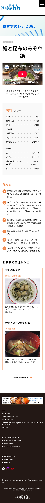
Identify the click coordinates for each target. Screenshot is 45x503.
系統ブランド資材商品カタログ (15, 480)
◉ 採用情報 (6, 462)
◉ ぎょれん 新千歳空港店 (11, 446)
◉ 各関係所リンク (8, 456)
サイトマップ (6, 413)
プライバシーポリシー (10, 416)
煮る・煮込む (8, 42)
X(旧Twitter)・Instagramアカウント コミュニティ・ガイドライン (22, 423)
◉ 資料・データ (7, 443)
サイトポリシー (7, 419)
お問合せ (5, 427)
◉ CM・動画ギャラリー (10, 437)
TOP (3, 410)
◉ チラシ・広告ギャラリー (12, 440)
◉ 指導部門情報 (7, 459)
